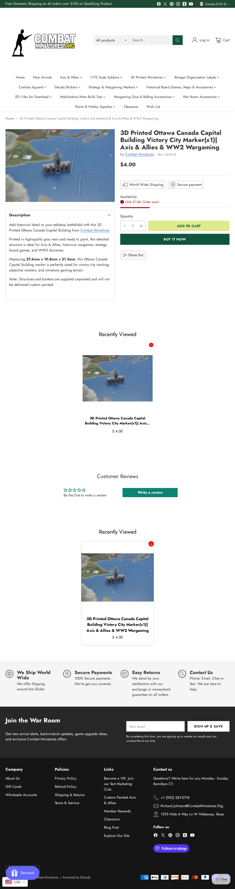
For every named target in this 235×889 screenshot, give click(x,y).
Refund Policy (65, 786)
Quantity (126, 216)
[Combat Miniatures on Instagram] (178, 5)
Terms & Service (67, 802)
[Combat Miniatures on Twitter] (165, 5)
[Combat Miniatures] (46, 40)
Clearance (112, 819)
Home (10, 118)
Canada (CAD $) (215, 4)
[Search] (178, 40)
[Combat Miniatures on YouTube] (191, 5)
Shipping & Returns (69, 794)
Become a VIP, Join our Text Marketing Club (119, 784)
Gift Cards (13, 786)
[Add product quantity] (141, 226)
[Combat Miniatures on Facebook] (159, 5)
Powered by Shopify (76, 877)
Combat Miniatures (94, 230)
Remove (151, 345)
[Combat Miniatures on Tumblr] (184, 5)
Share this (135, 255)
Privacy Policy (65, 778)
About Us (13, 778)
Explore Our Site (116, 835)
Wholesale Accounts (21, 794)
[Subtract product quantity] (124, 226)
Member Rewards (117, 811)
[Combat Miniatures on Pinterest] (171, 5)
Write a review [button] (150, 492)
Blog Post (111, 827)
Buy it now (175, 239)
